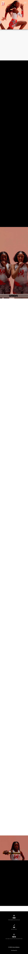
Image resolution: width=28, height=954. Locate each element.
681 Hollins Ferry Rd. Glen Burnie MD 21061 (14, 938)
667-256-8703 (14, 929)
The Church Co (14, 950)
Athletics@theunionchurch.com (14, 919)
